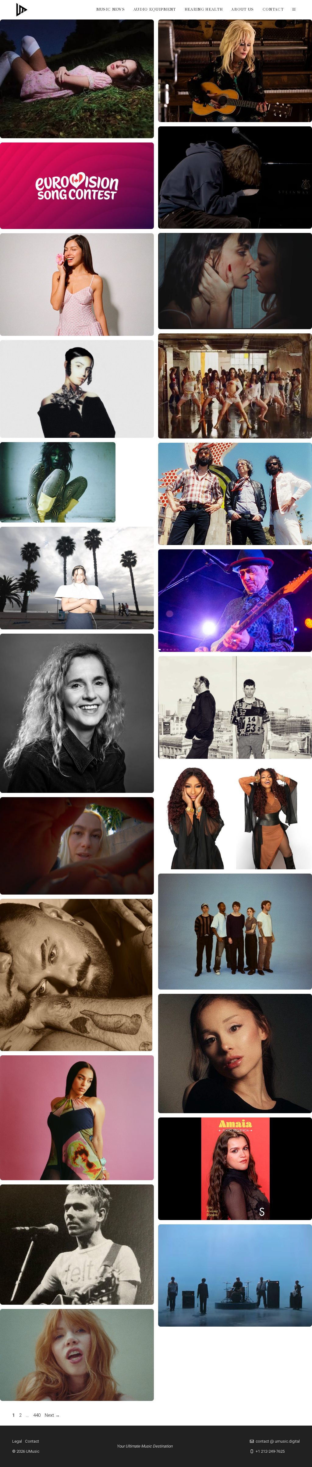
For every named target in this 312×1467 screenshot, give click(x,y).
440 (37, 1415)
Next (52, 1415)
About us (242, 9)
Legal (17, 1441)
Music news (110, 9)
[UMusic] (22, 9)
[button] (294, 9)
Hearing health (204, 9)
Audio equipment (154, 9)
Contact (273, 9)
